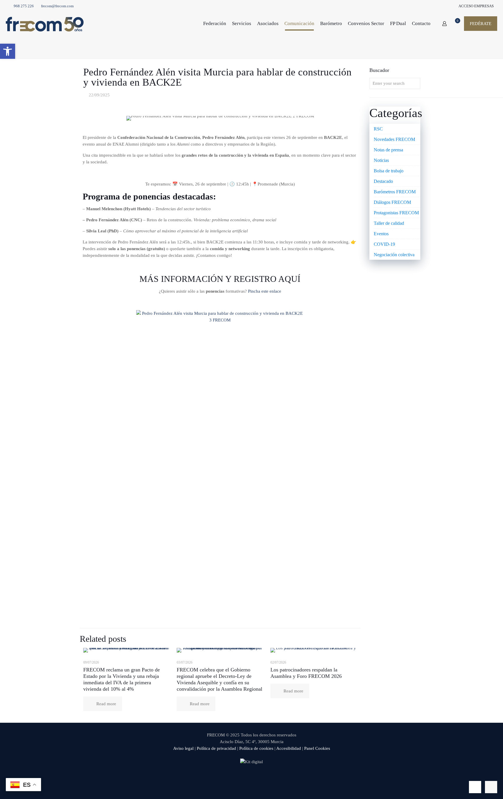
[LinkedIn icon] (258, 778)
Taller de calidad (389, 223)
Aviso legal (183, 748)
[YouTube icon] (251, 778)
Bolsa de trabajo (388, 170)
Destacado (383, 181)
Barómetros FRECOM (395, 191)
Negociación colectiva (394, 254)
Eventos (381, 233)
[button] (7, 51)
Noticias (381, 160)
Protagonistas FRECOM (396, 212)
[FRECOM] (45, 23)
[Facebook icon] (239, 778)
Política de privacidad (216, 748)
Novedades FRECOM (394, 139)
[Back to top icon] (475, 787)
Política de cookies (256, 748)
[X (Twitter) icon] (245, 778)
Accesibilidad (288, 748)
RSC (378, 128)
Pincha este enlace (264, 291)
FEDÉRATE (480, 23)
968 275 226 (24, 6)
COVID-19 (384, 244)
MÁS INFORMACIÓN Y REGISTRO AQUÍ (219, 279)
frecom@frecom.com (57, 6)
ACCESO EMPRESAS (476, 6)
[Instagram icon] (264, 778)
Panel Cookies (317, 748)
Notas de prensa (388, 149)
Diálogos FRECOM (392, 202)
